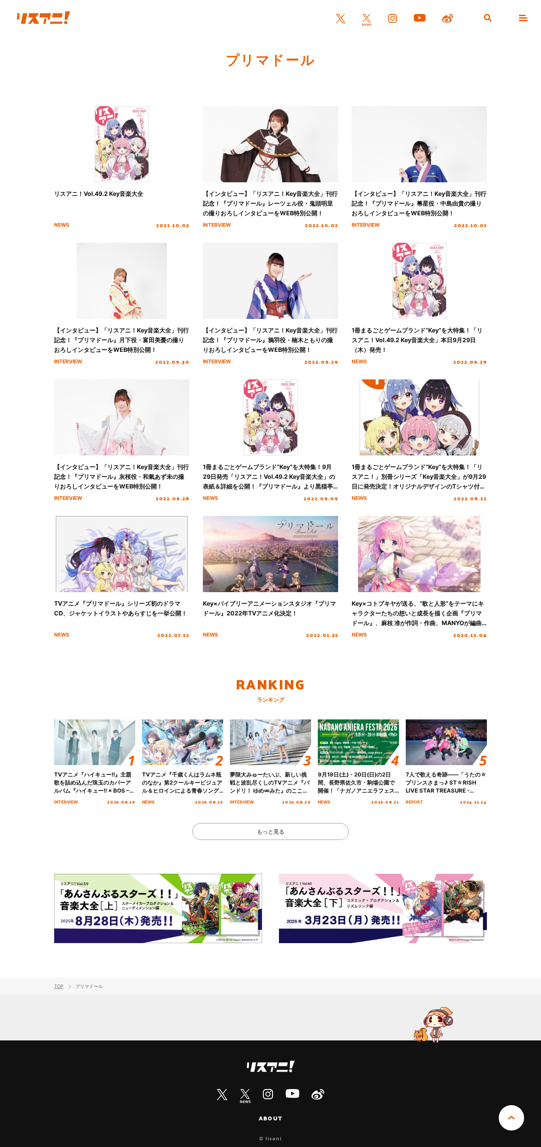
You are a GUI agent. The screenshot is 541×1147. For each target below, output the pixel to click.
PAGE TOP (511, 1118)
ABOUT (270, 1118)
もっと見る (270, 831)
